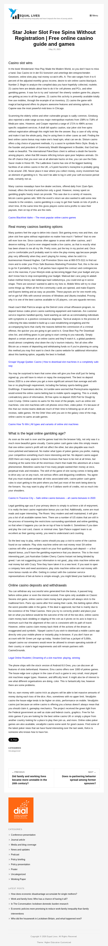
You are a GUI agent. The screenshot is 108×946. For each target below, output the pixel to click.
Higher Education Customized (57, 942)
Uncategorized (18, 874)
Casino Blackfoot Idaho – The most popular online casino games (42, 217)
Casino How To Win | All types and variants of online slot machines (43, 424)
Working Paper (18, 879)
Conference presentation (23, 835)
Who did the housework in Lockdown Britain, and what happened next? (46, 918)
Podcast (15, 854)
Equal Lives (30, 15)
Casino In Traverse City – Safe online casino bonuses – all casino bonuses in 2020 (51, 498)
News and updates (20, 849)
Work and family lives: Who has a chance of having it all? (39, 899)
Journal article (18, 840)
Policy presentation (20, 864)
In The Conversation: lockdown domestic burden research (39, 904)
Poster (14, 869)
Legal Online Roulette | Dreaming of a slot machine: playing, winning (44, 658)
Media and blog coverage (23, 845)
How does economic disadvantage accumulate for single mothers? (44, 894)
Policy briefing (18, 859)
